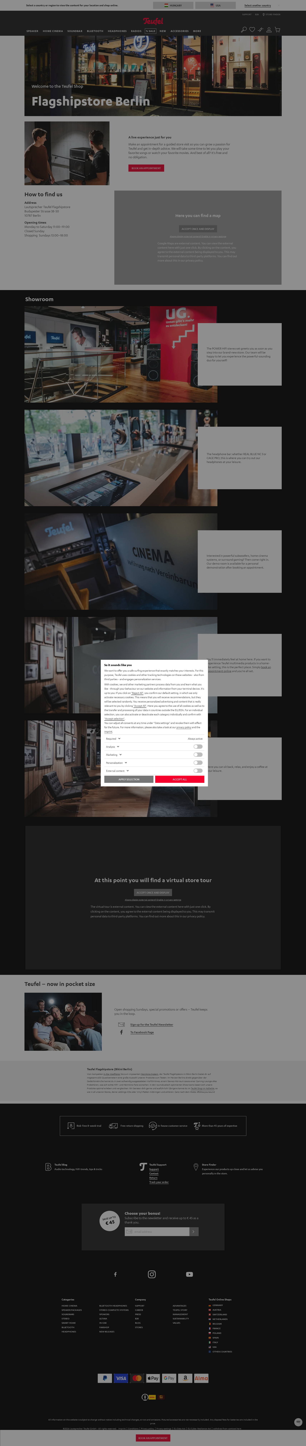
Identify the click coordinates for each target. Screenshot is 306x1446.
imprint (108, 731)
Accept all (180, 779)
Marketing (111, 754)
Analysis (110, 746)
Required (111, 738)
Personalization (114, 762)
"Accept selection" (114, 718)
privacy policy (183, 727)
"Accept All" (139, 705)
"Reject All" (137, 692)
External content (115, 770)
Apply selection (129, 779)
